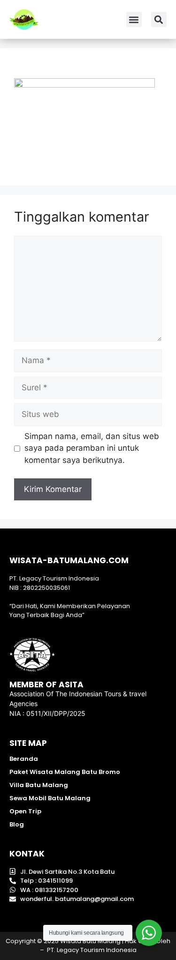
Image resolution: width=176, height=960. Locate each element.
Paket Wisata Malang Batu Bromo (64, 771)
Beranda (23, 758)
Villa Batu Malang (38, 785)
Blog (16, 824)
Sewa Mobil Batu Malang (50, 798)
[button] (134, 19)
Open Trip (25, 811)
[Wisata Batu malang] (23, 19)
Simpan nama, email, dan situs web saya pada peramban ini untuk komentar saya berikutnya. (91, 448)
